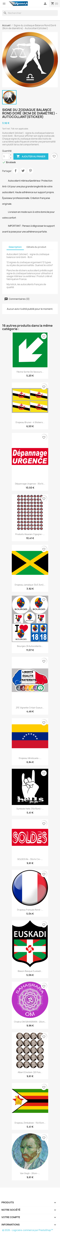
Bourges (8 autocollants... (30, 646)
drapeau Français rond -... (30, 909)
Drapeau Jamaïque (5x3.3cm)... (30, 584)
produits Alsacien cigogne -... (30, 534)
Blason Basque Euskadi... (30, 971)
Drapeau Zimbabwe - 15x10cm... (30, 1122)
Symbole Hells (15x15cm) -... (30, 808)
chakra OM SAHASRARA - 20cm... (30, 1021)
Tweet (23, 171)
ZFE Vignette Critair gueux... (30, 707)
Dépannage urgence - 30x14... (30, 483)
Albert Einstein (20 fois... (30, 1072)
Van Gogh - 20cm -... (30, 1173)
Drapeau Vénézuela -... (30, 758)
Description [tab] (15, 247)
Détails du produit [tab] (36, 247)
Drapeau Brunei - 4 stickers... (30, 422)
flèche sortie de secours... (30, 371)
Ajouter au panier (30, 156)
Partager (15, 171)
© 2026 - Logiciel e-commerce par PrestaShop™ (27, 1230)
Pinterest (30, 171)
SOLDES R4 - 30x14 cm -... (30, 859)
